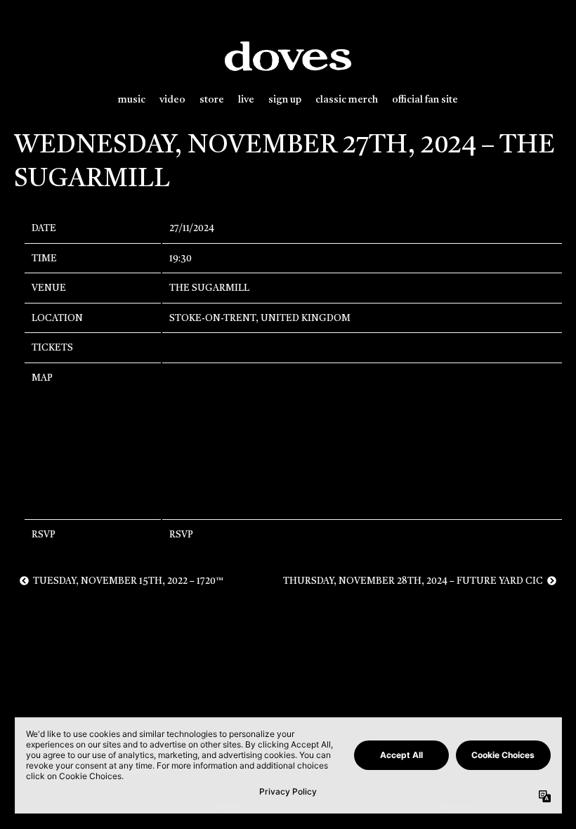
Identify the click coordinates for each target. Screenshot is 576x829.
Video (172, 100)
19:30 (180, 258)
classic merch (346, 100)
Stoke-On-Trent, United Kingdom (260, 318)
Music (131, 100)
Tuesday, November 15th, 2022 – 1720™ (126, 581)
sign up (284, 100)
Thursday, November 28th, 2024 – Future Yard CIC (415, 581)
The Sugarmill (209, 288)
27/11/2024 (191, 228)
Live (246, 100)
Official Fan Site (425, 100)
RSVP (181, 535)
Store (211, 100)
